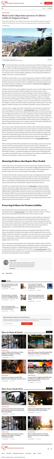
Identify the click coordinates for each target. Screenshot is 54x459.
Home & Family (6, 12)
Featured (8, 281)
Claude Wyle (6, 25)
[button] (8, 453)
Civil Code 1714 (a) (29, 110)
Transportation (31, 375)
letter (36, 167)
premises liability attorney (42, 138)
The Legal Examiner (9, 457)
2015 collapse (33, 186)
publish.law (22, 457)
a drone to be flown (19, 211)
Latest (3, 281)
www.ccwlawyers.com (40, 249)
